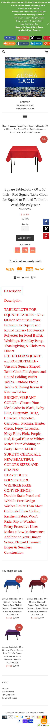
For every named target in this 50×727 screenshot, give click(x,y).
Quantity (25, 224)
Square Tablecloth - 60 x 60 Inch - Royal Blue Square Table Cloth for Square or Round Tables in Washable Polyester (12, 605)
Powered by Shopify (37, 713)
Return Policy (8, 691)
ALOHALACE (24, 713)
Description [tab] (12, 291)
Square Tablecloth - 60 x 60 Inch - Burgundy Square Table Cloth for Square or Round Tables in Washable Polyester (37, 605)
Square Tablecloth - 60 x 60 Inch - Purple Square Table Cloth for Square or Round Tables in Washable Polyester (12, 653)
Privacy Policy (8, 695)
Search (5, 688)
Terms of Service (9, 698)
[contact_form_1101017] (44, 721)
